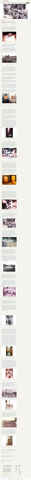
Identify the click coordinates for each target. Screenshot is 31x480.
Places (19, 469)
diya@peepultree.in (7, 473)
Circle (19, 475)
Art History (20, 472)
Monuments (20, 470)
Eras (19, 467)
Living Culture (20, 471)
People (19, 468)
